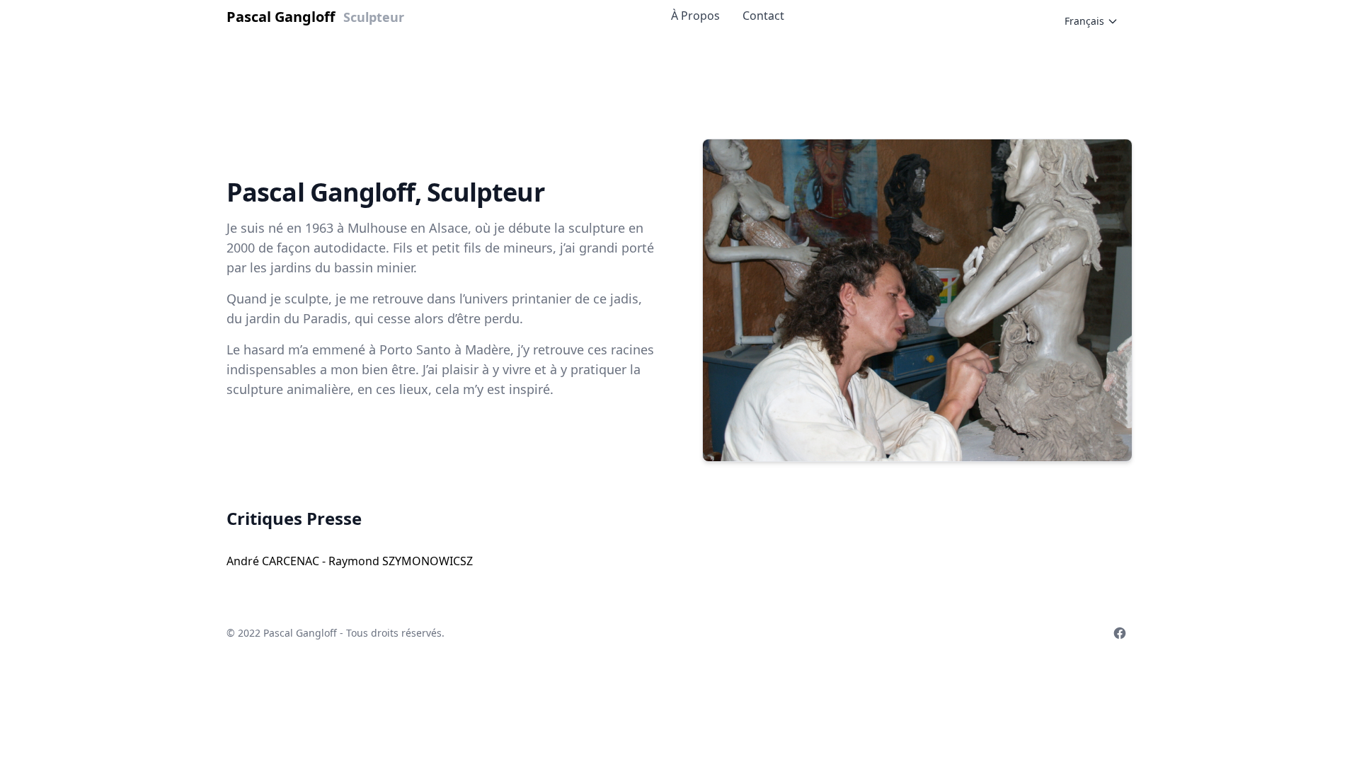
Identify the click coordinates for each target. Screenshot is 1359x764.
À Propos (695, 15)
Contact (763, 15)
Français (1084, 21)
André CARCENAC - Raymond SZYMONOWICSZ (349, 561)
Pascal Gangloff (301, 632)
